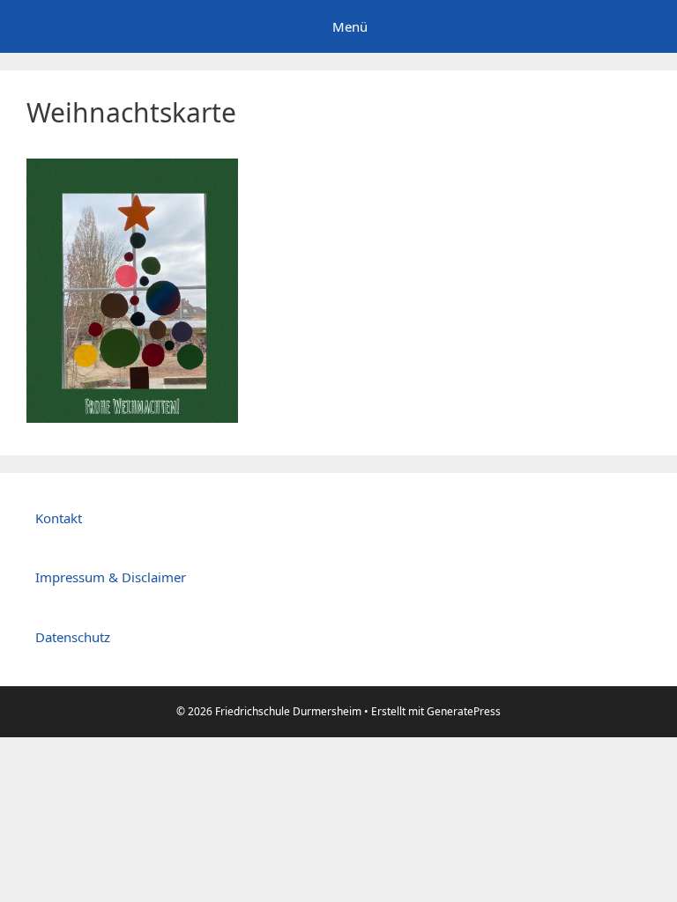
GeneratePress (464, 711)
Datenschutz (72, 637)
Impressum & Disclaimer (110, 577)
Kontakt (58, 518)
